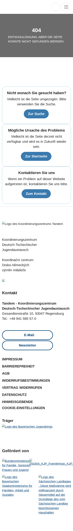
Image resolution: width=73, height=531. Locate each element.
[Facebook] (26, 215)
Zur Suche (36, 114)
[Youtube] (40, 215)
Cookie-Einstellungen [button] (23, 408)
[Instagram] (33, 215)
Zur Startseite (36, 156)
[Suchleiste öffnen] (55, 7)
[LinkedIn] (47, 215)
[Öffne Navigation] (66, 7)
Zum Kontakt (36, 193)
